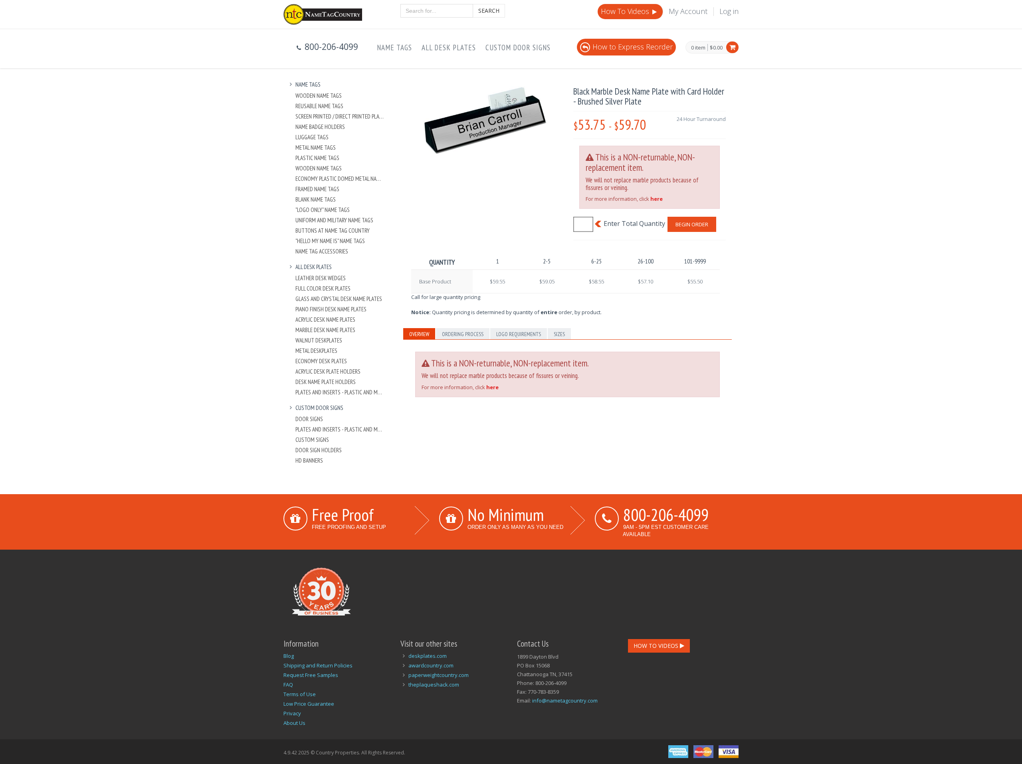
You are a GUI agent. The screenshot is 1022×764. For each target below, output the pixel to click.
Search (488, 10)
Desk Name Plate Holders (325, 382)
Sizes (559, 334)
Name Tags (394, 47)
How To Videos (626, 11)
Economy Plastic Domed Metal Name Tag (339, 178)
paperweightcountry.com (438, 675)
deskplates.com (427, 655)
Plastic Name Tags (317, 158)
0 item (698, 48)
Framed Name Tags (317, 189)
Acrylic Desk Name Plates (325, 319)
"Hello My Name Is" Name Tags (330, 241)
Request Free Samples (310, 675)
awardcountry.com (431, 665)
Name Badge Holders (320, 127)
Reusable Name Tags (319, 106)
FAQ (288, 684)
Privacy (292, 713)
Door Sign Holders (318, 450)
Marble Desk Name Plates (325, 330)
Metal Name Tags (315, 147)
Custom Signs (312, 439)
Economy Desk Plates (321, 361)
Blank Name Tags (315, 199)
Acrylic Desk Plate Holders (327, 371)
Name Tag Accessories (321, 251)
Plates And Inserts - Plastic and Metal (339, 392)
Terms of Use (299, 694)
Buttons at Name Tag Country (332, 230)
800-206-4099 (666, 514)
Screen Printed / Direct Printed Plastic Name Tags (339, 116)
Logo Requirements (518, 334)
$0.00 (716, 47)
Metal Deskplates (316, 350)
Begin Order (691, 224)
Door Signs (309, 419)
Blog (288, 655)
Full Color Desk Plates (323, 288)
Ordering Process (462, 334)
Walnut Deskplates (318, 340)
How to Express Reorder (632, 46)
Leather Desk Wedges (320, 278)
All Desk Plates (449, 47)
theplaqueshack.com (433, 684)
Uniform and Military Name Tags (334, 220)
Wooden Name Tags (318, 95)
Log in (729, 11)
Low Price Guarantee (308, 703)
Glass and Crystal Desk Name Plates (338, 299)
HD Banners (309, 460)
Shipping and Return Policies (318, 665)
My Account (688, 11)
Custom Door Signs (518, 47)
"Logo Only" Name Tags (322, 210)
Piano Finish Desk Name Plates (330, 309)
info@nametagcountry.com (565, 700)
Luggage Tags (312, 137)
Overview (419, 334)
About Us (294, 722)
